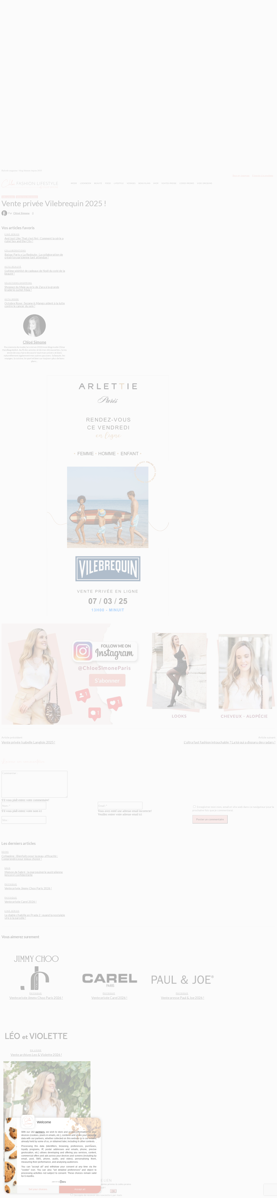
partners (40, 1132)
